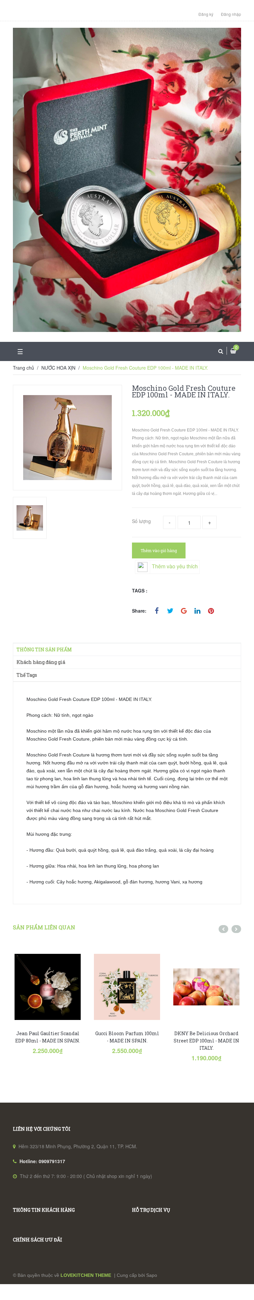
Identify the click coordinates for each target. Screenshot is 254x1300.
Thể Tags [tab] (27, 675)
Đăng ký (205, 14)
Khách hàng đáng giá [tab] (41, 662)
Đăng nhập (231, 14)
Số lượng (141, 521)
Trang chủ (23, 367)
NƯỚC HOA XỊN (58, 367)
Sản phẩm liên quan (44, 927)
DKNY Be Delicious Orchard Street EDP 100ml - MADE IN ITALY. (206, 1040)
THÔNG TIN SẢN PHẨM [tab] (44, 649)
